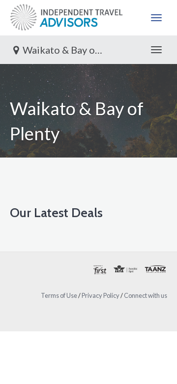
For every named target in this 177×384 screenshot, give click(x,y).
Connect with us (145, 295)
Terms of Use (59, 295)
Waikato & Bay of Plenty (69, 50)
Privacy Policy (100, 295)
